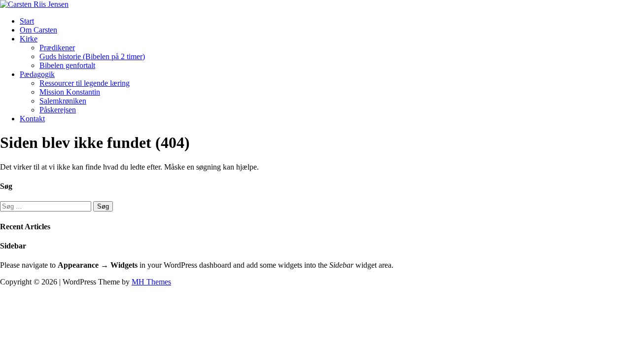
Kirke (28, 39)
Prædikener (57, 47)
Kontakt (32, 118)
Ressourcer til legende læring (84, 83)
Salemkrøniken (62, 101)
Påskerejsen (57, 110)
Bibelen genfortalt (67, 65)
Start (27, 21)
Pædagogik (37, 74)
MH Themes (151, 282)
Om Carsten (38, 30)
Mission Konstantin (69, 92)
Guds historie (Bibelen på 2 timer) (92, 56)
